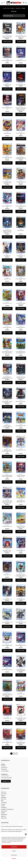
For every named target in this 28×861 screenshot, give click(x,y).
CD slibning (4, 802)
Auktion (3, 795)
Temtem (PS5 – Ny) (20, 693)
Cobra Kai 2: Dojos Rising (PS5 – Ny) (7, 158)
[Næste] (17, 753)
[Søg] (4, 2)
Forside (4, 8)
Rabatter (3, 812)
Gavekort (3, 804)
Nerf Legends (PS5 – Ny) (20, 449)
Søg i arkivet (4, 818)
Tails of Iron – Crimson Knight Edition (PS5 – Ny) (7, 694)
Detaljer (14, 855)
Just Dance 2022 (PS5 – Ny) (20, 328)
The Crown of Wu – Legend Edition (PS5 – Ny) (21, 718)
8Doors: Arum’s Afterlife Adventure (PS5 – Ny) (7, 37)
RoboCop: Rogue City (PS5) (21, 551)
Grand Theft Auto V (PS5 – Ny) (21, 279)
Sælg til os (3, 816)
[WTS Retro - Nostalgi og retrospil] (14, 3)
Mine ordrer (4, 793)
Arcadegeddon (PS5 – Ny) (21, 60)
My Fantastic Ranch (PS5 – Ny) (21, 426)
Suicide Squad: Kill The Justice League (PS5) (20, 670)
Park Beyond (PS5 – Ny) (7, 526)
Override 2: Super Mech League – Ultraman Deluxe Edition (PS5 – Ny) (7, 502)
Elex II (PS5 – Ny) (7, 255)
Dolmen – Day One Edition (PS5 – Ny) (21, 206)
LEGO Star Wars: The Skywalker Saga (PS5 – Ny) (7, 377)
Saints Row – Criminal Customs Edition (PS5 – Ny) (21, 575)
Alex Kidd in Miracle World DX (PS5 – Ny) (21, 37)
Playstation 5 (18, 8)
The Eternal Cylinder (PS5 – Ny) (7, 743)
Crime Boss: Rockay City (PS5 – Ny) (21, 182)
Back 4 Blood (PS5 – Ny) (20, 84)
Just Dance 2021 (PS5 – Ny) (7, 328)
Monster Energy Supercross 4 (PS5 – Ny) (7, 426)
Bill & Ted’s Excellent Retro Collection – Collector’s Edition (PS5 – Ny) (21, 109)
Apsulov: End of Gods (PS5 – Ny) (7, 61)
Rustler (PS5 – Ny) (7, 574)
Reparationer (4, 814)
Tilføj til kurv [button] (7, 41)
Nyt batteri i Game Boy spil (7, 809)
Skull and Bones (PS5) (21, 599)
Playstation (12, 8)
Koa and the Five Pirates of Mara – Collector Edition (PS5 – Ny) (7, 353)
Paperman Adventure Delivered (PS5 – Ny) (21, 501)
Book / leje (3, 799)
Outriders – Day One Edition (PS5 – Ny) (21, 476)
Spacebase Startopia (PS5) (7, 669)
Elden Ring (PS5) (21, 230)
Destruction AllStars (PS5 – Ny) (7, 206)
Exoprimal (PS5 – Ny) (21, 255)
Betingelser (14, 858)
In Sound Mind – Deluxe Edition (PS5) (20, 304)
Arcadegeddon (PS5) (7, 84)
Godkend (14, 847)
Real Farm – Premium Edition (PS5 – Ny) (21, 527)
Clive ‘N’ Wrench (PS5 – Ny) (20, 134)
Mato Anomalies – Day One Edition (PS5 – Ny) (7, 402)
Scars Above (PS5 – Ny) (7, 599)
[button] (26, 834)
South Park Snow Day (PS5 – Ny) (7, 646)
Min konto (3, 792)
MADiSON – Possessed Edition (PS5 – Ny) (20, 377)
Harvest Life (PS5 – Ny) (7, 303)
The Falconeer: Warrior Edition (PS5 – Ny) (20, 743)
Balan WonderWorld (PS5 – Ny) (7, 108)
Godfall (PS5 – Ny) (7, 278)
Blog (2, 800)
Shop (8, 8)
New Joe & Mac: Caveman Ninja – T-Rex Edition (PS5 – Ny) (7, 476)
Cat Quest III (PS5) (7, 133)
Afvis (14, 851)
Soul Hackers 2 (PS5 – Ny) (21, 622)
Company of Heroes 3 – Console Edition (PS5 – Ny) (21, 158)
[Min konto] (26, 2)
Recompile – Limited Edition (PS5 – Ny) (7, 551)
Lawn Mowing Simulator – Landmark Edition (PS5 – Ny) (21, 353)
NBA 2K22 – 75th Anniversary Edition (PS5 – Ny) (7, 451)
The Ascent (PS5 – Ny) (7, 718)
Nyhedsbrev (4, 807)
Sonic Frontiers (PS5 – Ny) (7, 622)
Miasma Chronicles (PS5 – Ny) (21, 402)
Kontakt (3, 805)
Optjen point (4, 811)
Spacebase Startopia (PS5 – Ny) (21, 646)
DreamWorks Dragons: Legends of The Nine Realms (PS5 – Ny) (7, 231)
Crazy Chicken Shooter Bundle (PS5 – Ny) (7, 182)
